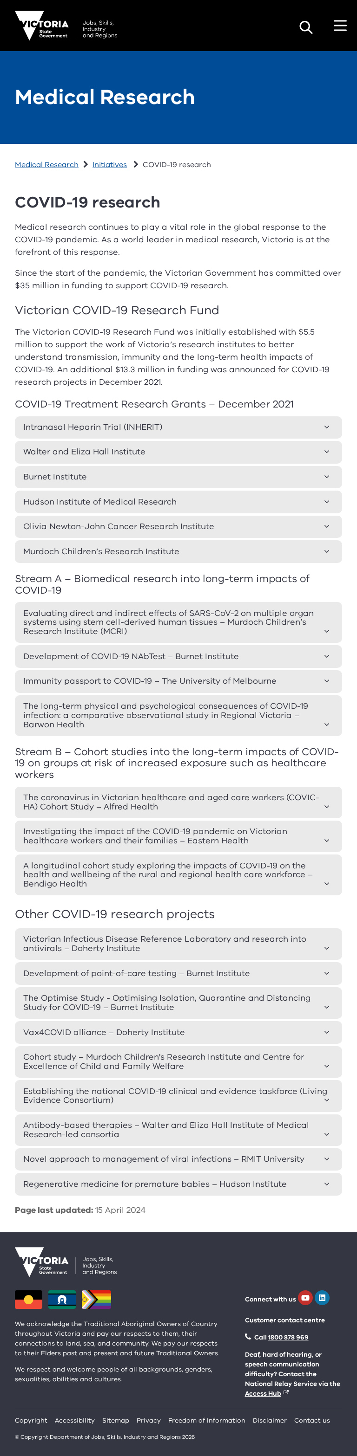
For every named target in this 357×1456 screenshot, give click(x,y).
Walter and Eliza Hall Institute (84, 451)
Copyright (31, 1420)
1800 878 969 (288, 1337)
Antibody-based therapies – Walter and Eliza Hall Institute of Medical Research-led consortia (166, 1130)
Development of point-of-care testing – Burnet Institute (136, 973)
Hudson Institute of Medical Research (100, 501)
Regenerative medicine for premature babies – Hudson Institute (155, 1184)
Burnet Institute (55, 476)
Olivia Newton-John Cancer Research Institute (118, 526)
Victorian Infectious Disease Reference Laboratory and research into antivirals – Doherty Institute (164, 943)
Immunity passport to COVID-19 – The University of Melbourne (150, 680)
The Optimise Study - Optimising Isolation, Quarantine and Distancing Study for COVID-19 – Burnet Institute (167, 1002)
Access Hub (263, 1393)
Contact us (312, 1420)
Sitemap (115, 1420)
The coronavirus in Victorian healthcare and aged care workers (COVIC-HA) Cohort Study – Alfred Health (171, 802)
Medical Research (105, 97)
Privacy (149, 1420)
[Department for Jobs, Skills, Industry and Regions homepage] (66, 26)
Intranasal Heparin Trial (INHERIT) (92, 427)
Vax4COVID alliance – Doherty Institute (104, 1032)
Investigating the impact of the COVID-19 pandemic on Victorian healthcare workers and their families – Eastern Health (155, 836)
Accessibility (75, 1420)
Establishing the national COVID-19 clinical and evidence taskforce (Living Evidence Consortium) (175, 1096)
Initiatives (110, 165)
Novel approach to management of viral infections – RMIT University (163, 1159)
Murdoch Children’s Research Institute (101, 551)
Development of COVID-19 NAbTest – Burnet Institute (131, 656)
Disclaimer (270, 1420)
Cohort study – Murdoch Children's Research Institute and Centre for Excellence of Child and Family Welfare (163, 1061)
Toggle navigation (340, 25)
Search (306, 27)
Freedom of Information (206, 1420)
